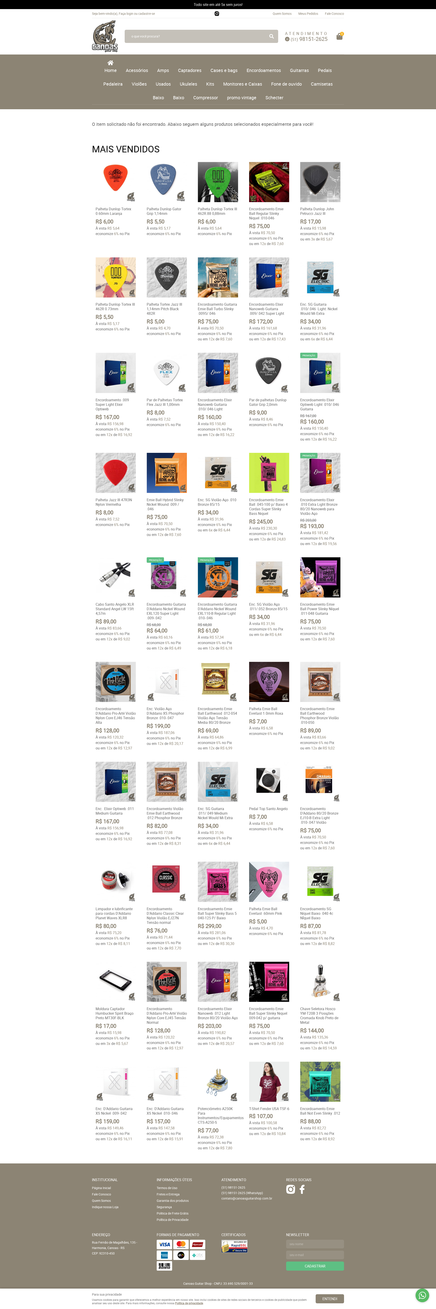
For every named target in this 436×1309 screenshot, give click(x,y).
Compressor (205, 97)
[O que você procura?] (271, 36)
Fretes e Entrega (168, 1194)
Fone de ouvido (286, 84)
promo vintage (241, 97)
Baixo (158, 97)
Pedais (325, 70)
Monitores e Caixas (242, 84)
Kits (210, 84)
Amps (163, 70)
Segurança (164, 1207)
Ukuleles (188, 84)
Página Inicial (101, 1188)
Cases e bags (224, 70)
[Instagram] (217, 13)
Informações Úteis (174, 1179)
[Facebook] (302, 1189)
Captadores (189, 70)
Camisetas (322, 84)
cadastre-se (146, 13)
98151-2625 (309, 38)
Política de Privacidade (172, 1219)
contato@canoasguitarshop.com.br (246, 1198)
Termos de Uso (167, 1188)
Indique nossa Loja (105, 1207)
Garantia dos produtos (173, 1200)
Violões (139, 84)
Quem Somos (282, 13)
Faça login (126, 13)
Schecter (274, 97)
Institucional (105, 1179)
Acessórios (137, 70)
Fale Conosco (334, 13)
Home (110, 70)
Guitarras (299, 70)
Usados (163, 84)
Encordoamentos (264, 70)
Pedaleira (113, 84)
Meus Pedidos (308, 13)
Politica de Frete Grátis (172, 1213)
